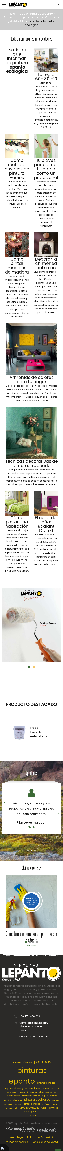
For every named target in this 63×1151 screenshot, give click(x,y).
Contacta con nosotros (33, 1036)
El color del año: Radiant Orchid (46, 524)
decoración (13, 1095)
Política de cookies (16, 1142)
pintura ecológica (37, 1100)
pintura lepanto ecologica (35, 1095)
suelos (45, 1088)
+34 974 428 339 (29, 1016)
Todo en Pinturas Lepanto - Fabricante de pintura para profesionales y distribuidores (31, 17)
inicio (11, 14)
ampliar (31, 1115)
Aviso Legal (16, 1137)
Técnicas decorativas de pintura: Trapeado (31, 463)
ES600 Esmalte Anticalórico (39, 732)
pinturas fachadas (46, 1083)
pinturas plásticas (22, 1062)
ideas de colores (47, 1092)
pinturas (42, 1062)
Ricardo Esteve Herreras (31, 822)
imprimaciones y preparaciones (22, 1088)
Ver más (31, 945)
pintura (18, 1104)
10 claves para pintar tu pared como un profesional (46, 169)
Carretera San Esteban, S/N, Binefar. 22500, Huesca (33, 1026)
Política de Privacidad (40, 1137)
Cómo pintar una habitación (17, 522)
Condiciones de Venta (44, 1142)
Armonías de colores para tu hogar (31, 379)
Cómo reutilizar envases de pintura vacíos (17, 169)
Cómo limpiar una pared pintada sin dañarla (31, 937)
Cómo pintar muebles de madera (17, 265)
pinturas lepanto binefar (31, 1108)
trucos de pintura (28, 1092)
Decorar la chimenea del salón (46, 263)
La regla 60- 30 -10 (46, 77)
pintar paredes (32, 1103)
